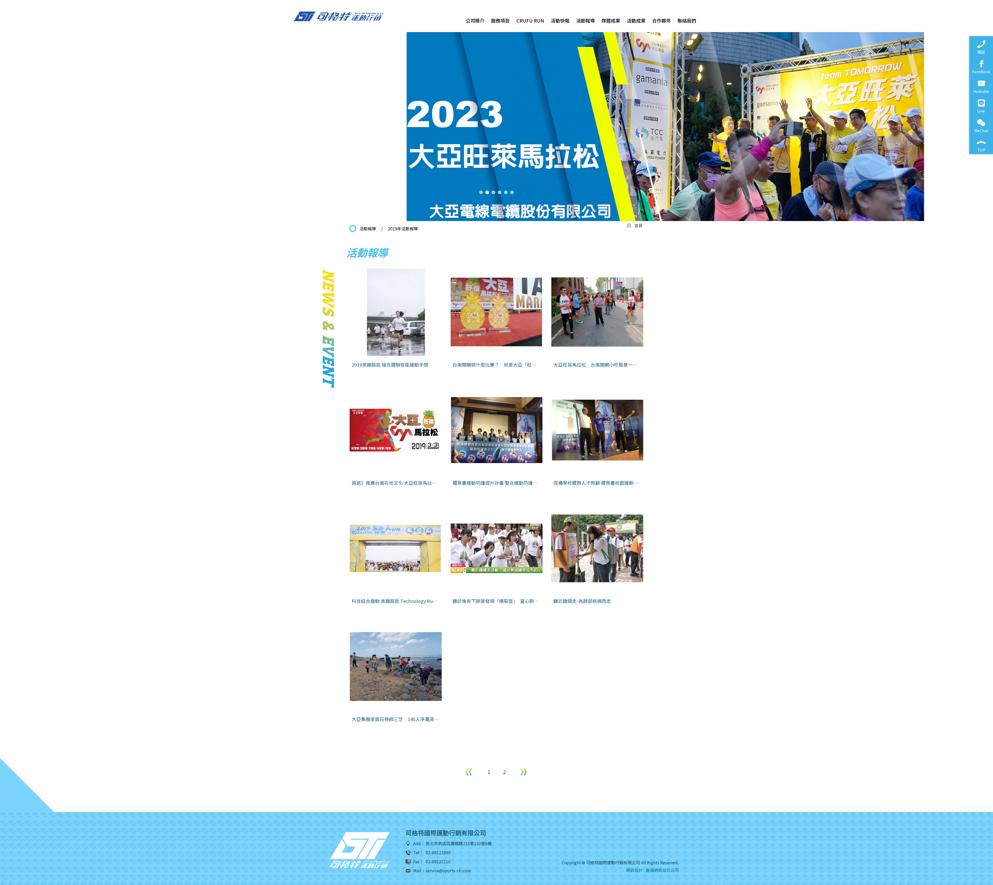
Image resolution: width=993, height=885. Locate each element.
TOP (981, 150)
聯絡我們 (687, 20)
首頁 (638, 225)
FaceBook (981, 71)
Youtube (981, 91)
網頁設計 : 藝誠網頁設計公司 (652, 870)
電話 (981, 52)
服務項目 (500, 20)
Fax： (418, 861)
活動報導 (585, 20)
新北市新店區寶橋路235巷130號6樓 (459, 843)
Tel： (418, 852)
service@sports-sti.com (448, 870)
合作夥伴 (661, 20)
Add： (419, 843)
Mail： (419, 870)
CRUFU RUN (530, 20)
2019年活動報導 (403, 228)
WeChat (981, 130)
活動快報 (560, 20)
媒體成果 (610, 20)
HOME (339, 16)
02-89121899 (438, 852)
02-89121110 (438, 861)
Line (981, 111)
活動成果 (636, 20)
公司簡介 (475, 20)
